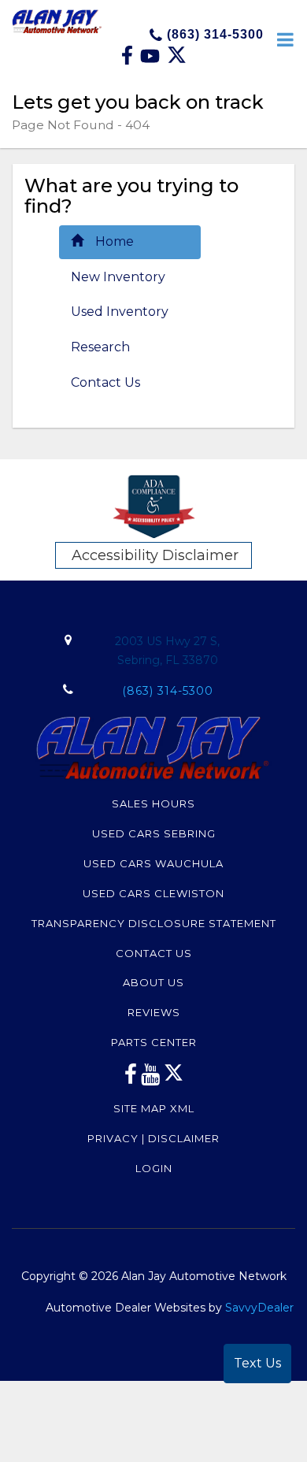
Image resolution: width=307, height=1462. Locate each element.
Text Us (257, 1363)
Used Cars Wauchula (153, 863)
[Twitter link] (177, 60)
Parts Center (154, 1042)
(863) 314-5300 (213, 34)
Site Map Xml (153, 1108)
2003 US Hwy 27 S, (167, 650)
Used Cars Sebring (154, 833)
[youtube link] (151, 1078)
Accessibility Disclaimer (155, 555)
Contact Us (105, 382)
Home (114, 241)
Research (100, 347)
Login (153, 1168)
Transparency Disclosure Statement (153, 923)
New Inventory (118, 276)
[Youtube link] (151, 60)
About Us (153, 982)
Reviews (154, 1012)
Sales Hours (153, 803)
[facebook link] (128, 60)
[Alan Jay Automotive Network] (57, 20)
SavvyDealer (259, 1308)
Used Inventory (119, 311)
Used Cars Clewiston (153, 893)
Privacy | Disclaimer (153, 1138)
